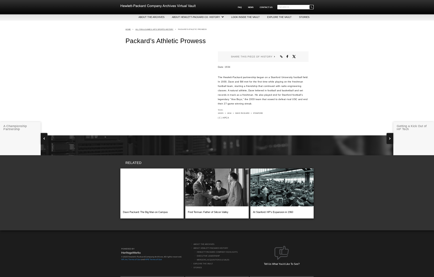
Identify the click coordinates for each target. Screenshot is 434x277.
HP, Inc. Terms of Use (131, 259)
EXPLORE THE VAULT (279, 17)
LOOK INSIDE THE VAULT (245, 17)
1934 (229, 113)
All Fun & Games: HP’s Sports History (154, 29)
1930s (220, 113)
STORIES (304, 17)
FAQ (240, 7)
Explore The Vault (203, 264)
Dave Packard (242, 113)
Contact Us (266, 7)
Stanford (258, 113)
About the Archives (203, 244)
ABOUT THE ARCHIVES (151, 17)
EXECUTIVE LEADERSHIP (208, 256)
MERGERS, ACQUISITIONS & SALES (213, 260)
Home (128, 29)
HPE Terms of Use (153, 259)
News (251, 7)
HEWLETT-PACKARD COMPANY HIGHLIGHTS (217, 252)
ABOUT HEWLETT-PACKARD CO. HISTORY (196, 17)
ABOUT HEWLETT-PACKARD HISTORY (210, 248)
